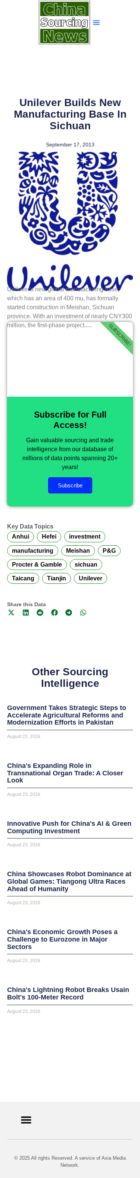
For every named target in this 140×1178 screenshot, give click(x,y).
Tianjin (56, 578)
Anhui (20, 536)
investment (84, 536)
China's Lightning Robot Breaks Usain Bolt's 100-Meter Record (68, 993)
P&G (109, 551)
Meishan (78, 551)
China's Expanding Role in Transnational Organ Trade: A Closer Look (65, 773)
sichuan (86, 564)
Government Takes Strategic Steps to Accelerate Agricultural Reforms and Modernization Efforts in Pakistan (66, 715)
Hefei (49, 536)
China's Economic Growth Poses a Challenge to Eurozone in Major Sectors (62, 939)
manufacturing (32, 551)
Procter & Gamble (37, 564)
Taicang (23, 578)
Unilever (90, 578)
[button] (96, 22)
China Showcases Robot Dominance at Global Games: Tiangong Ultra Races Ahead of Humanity (69, 881)
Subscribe (70, 485)
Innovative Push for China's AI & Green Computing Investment (69, 827)
